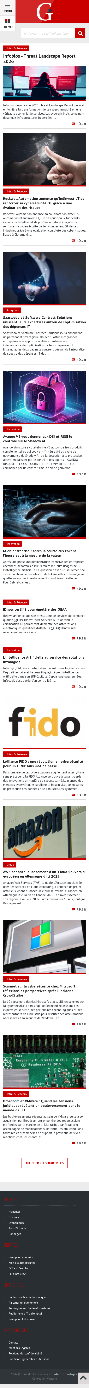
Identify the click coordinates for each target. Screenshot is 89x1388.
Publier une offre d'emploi (25, 1313)
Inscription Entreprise (22, 1319)
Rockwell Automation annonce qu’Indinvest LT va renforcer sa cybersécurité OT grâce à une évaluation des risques (43, 203)
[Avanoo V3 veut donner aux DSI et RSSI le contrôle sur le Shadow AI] (44, 396)
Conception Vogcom (44, 1378)
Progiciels (13, 310)
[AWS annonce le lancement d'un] (44, 832)
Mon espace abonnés (22, 1263)
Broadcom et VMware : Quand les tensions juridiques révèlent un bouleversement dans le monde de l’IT (41, 1105)
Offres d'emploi (18, 1268)
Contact (13, 1342)
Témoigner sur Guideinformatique (30, 1308)
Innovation (13, 429)
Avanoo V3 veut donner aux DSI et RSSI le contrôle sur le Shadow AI (37, 438)
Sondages (15, 1234)
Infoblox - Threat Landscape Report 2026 (39, 58)
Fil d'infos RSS (17, 1274)
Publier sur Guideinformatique (27, 1297)
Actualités (14, 1211)
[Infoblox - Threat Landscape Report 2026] (44, 83)
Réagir (81, 124)
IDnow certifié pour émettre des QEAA (35, 609)
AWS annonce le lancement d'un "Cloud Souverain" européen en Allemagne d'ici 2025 (44, 874)
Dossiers (14, 1217)
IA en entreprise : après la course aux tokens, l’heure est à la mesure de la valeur (40, 553)
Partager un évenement (23, 1302)
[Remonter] (83, 1378)
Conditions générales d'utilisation (29, 1359)
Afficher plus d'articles (44, 1163)
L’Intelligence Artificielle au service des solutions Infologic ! (43, 659)
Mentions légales (19, 1348)
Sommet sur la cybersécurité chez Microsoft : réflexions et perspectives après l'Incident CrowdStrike (40, 991)
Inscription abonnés (21, 1257)
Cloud (10, 864)
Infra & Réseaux (17, 48)
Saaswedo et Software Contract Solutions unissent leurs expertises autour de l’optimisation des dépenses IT (44, 322)
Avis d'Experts (17, 1228)
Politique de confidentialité (25, 1353)
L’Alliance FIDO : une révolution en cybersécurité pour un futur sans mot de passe (43, 763)
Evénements (16, 1223)
